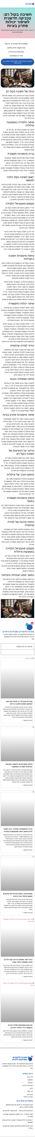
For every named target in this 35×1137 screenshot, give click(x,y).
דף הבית (31, 30)
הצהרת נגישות (28, 1097)
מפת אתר (30, 1094)
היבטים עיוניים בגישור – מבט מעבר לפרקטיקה (18, 1110)
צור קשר (30, 1091)
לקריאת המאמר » (27, 720)
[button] (2, 4)
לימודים (30, 1083)
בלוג (26, 30)
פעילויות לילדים (28, 1085)
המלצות (30, 1080)
